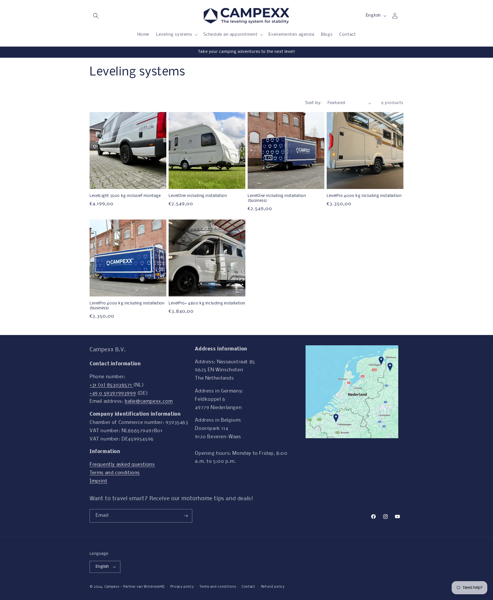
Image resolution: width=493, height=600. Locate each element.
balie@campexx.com (149, 401)
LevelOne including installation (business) (277, 198)
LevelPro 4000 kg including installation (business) (127, 305)
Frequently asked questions (122, 464)
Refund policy (273, 587)
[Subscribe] (185, 516)
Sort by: (313, 103)
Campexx (112, 587)
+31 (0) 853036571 (111, 385)
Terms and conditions (115, 473)
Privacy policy (182, 587)
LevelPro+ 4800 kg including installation (207, 303)
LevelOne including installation (198, 196)
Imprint (98, 481)
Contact (248, 587)
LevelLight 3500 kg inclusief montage (125, 196)
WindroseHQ (154, 587)
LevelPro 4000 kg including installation (364, 196)
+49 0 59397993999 (113, 393)
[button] (96, 15)
